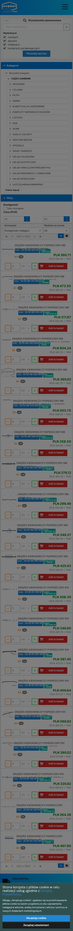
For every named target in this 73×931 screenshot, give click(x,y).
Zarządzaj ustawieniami (36, 925)
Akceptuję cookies (36, 918)
